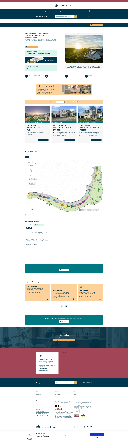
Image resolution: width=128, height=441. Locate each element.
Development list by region (84, 16)
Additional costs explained (59, 391)
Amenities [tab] (29, 224)
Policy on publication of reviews (42, 413)
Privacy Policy (39, 402)
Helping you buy (61, 11)
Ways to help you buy (53, 24)
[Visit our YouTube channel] (87, 427)
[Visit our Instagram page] (84, 427)
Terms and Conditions (40, 411)
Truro (41, 43)
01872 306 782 (84, 24)
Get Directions (38, 224)
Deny (97, 437)
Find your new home (38, 11)
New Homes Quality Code (41, 400)
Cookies (38, 407)
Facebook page (49, 365)
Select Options (57, 340)
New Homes (41, 20)
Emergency (76, 394)
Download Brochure (68, 340)
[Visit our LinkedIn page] (81, 427)
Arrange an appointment (97, 24)
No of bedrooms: (69, 101)
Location (46, 24)
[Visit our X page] (77, 427)
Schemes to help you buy (59, 393)
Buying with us (46, 11)
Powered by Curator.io (64, 352)
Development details (28, 24)
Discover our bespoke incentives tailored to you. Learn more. (64, 1)
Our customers (80, 11)
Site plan (42, 24)
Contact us (92, 11)
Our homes (73, 11)
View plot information (43, 139)
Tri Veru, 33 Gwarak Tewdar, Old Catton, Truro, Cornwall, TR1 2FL (38, 33)
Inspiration (66, 24)
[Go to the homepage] (64, 5)
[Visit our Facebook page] (74, 427)
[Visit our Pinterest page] (91, 427)
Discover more (63, 269)
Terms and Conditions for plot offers (43, 415)
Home (37, 20)
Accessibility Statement (41, 404)
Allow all (96, 434)
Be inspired (86, 11)
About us (37, 395)
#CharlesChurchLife (43, 368)
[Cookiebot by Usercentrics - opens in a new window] (29, 439)
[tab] (27, 228)
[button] (67, 49)
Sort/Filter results (52, 101)
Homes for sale (36, 24)
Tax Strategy (39, 409)
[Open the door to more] (64, 89)
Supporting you (57, 394)
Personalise (61, 24)
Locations (68, 11)
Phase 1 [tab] (28, 154)
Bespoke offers (53, 11)
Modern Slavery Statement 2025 (79, 393)
